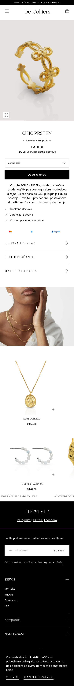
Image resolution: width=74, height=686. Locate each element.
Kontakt (10, 589)
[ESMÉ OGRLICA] (32, 388)
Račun (9, 594)
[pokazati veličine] (53, 409)
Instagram (24, 520)
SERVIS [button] (10, 579)
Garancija (11, 600)
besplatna (39, 151)
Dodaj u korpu (37, 175)
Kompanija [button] (12, 620)
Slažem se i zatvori (39, 677)
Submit (59, 550)
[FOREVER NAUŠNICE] (32, 453)
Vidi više (12, 677)
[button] (7, 11)
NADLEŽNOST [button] (15, 634)
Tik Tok (38, 520)
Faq (7, 606)
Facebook (50, 520)
